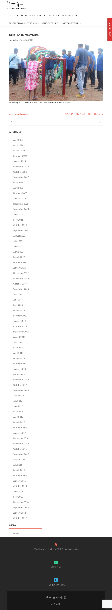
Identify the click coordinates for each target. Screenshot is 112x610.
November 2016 (21, 443)
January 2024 (19, 161)
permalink (66, 102)
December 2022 (21, 203)
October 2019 (20, 283)
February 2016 (20, 475)
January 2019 (19, 321)
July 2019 (17, 294)
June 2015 (18, 491)
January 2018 (19, 369)
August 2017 (19, 395)
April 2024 (18, 145)
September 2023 (21, 177)
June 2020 (18, 246)
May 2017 (18, 411)
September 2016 (21, 454)
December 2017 (21, 374)
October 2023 (20, 171)
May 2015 (18, 496)
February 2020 (20, 262)
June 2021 (18, 214)
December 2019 (21, 273)
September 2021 (21, 209)
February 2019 (20, 315)
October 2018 (20, 326)
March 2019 (19, 310)
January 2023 (19, 198)
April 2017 (18, 416)
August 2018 (19, 337)
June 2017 (18, 406)
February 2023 (20, 193)
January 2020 (19, 267)
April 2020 (18, 251)
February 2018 (20, 363)
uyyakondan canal (18, 114)
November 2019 (21, 278)
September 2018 (21, 331)
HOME (12, 15)
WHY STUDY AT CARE (32, 15)
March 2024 (19, 150)
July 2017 (17, 401)
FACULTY (52, 15)
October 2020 (20, 225)
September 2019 (21, 289)
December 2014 (21, 502)
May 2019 (18, 305)
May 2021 (18, 219)
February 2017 (20, 427)
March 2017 (19, 422)
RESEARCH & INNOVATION (23, 23)
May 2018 (18, 347)
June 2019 (18, 299)
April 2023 (18, 187)
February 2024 (20, 155)
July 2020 (17, 241)
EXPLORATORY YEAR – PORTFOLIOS (83, 114)
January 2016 (19, 480)
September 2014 (21, 507)
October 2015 (20, 486)
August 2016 (19, 459)
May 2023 (18, 182)
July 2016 (17, 464)
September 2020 (21, 230)
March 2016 (19, 470)
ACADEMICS (68, 15)
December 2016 (21, 438)
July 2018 (17, 342)
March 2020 (19, 257)
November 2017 (21, 379)
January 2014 (19, 512)
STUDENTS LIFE (50, 23)
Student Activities (39, 102)
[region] (56, 72)
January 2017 (19, 432)
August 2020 (19, 235)
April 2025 (18, 139)
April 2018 (18, 353)
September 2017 (21, 390)
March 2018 (19, 358)
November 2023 (21, 166)
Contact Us (56, 566)
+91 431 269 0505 (56, 585)
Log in (16, 533)
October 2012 (20, 518)
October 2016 (20, 448)
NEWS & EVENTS (70, 23)
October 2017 (20, 385)
